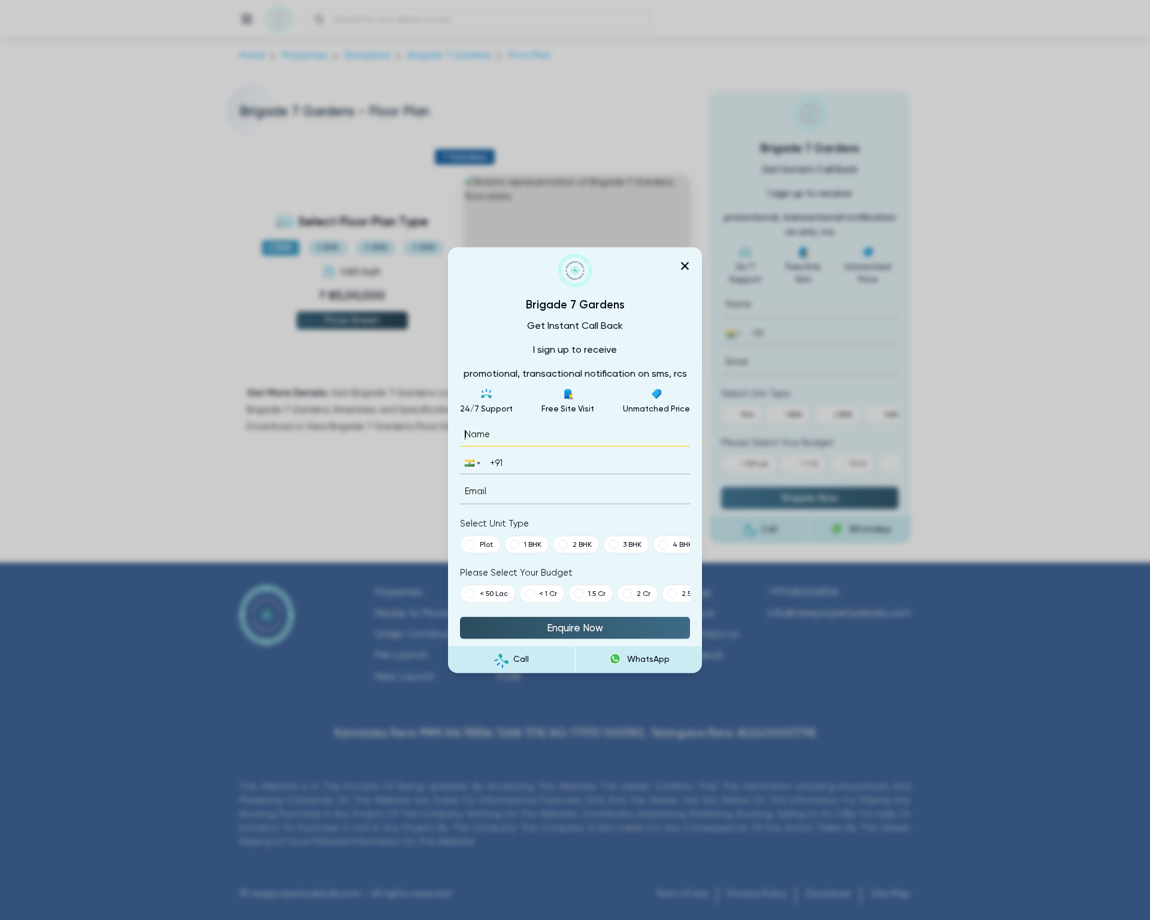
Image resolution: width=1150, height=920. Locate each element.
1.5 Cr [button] (597, 593)
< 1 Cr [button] (548, 593)
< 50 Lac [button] (494, 593)
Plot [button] (486, 544)
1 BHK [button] (532, 544)
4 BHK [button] (682, 544)
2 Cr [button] (643, 593)
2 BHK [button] (582, 544)
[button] (471, 463)
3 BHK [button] (632, 544)
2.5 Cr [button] (691, 593)
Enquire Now (575, 627)
